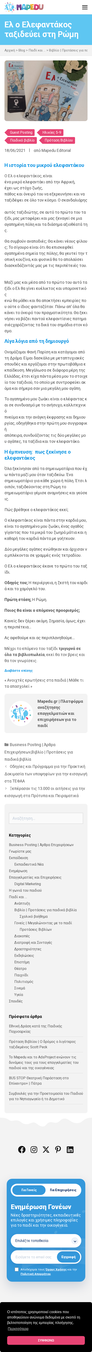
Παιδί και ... (37, 50)
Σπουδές (16, 1001)
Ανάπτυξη (22, 903)
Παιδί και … (18, 897)
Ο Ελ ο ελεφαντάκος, (23, 175)
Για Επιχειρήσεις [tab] (63, 1190)
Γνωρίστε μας (20, 851)
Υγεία (18, 995)
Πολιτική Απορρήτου (36, 1274)
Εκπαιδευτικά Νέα (29, 864)
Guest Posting (21, 132)
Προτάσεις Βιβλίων (36, 929)
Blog (22, 50)
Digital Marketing (27, 884)
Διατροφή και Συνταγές (33, 942)
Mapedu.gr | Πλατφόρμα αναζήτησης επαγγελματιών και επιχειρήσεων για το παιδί (60, 713)
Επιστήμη (21, 962)
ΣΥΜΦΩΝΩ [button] (46, 1340)
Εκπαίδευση (18, 858)
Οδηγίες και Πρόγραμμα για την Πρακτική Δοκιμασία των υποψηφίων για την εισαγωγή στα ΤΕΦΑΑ (45, 773)
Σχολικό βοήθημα (34, 916)
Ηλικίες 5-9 (51, 132)
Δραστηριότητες (28, 949)
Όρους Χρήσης (56, 1269)
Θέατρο (20, 968)
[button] (22, 1150)
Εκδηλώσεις (24, 955)
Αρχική (9, 50)
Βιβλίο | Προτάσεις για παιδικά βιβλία (45, 910)
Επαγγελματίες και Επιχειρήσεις (35, 877)
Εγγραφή (68, 1257)
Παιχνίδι (21, 975)
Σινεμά (19, 988)
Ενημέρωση (18, 871)
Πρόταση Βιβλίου (59, 140)
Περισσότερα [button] (18, 1329)
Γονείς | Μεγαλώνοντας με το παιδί (43, 923)
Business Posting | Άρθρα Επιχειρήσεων (41, 845)
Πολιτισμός (23, 982)
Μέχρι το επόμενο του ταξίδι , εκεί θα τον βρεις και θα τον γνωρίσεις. (44, 654)
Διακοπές (22, 936)
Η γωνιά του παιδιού (25, 890)
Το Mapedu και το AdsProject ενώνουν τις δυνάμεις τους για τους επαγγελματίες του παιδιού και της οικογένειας (44, 1062)
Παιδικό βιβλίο (22, 140)
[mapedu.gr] (24, 7)
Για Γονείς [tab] (29, 1190)
